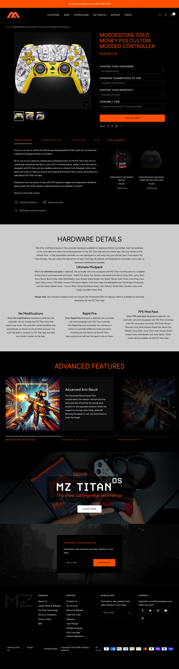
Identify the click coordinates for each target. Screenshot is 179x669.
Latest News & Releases (49, 606)
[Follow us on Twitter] (150, 610)
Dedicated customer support (32, 210)
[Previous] (173, 400)
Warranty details (52, 140)
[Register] (129, 613)
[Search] (160, 15)
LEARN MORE (89, 509)
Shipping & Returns (29, 202)
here (40, 175)
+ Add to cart (121, 188)
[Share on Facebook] (108, 126)
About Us (42, 601)
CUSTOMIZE (53, 15)
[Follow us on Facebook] (142, 610)
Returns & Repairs (74, 610)
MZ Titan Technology (48, 610)
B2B (40, 623)
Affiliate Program (74, 628)
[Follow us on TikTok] (142, 618)
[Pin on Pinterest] (112, 126)
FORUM (128, 15)
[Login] (166, 15)
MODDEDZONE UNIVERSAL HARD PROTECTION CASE (151, 178)
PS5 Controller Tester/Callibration (75, 634)
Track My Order (73, 614)
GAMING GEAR (81, 15)
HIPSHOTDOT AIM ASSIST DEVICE (122, 178)
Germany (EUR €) (13, 648)
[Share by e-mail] (121, 126)
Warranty (70, 619)
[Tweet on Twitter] (116, 126)
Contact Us (71, 601)
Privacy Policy (44, 619)
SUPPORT (115, 15)
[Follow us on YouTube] (165, 610)
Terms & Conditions (47, 614)
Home (8, 27)
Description (78, 140)
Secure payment (55, 202)
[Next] (173, 407)
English (30, 647)
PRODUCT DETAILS (23, 140)
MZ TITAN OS (99, 15)
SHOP (67, 15)
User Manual (72, 623)
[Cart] (171, 15)
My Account (72, 606)
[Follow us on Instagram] (158, 610)
